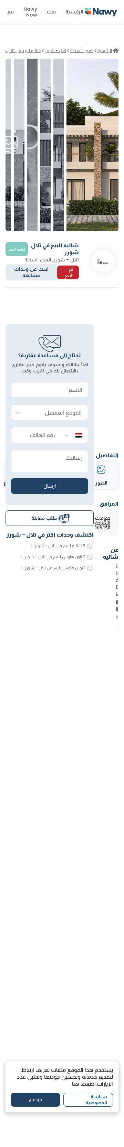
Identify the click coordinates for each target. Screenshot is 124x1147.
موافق (35, 1099)
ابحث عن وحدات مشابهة (31, 272)
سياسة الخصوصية (96, 1099)
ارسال (49, 485)
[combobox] (56, 412)
